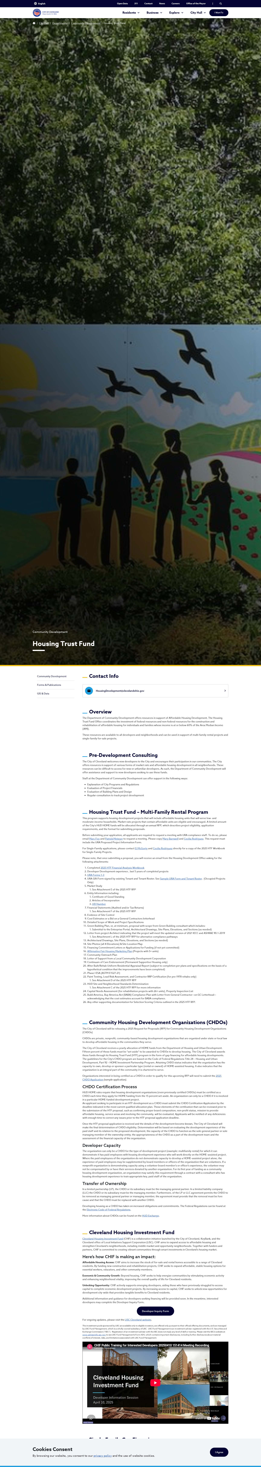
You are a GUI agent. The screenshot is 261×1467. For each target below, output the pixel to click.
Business (152, 13)
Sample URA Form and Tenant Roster (181, 879)
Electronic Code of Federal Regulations (108, 1210)
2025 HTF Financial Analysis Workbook (122, 868)
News (162, 3)
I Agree (219, 1452)
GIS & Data (43, 693)
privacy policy (102, 1456)
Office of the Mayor (196, 3)
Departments (59, 23)
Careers (176, 3)
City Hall (196, 13)
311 (136, 3)
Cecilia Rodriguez (193, 839)
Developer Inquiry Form (155, 1311)
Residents (129, 13)
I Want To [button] (218, 12)
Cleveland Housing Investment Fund (102, 1239)
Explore (174, 13)
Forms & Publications (49, 685)
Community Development (85, 23)
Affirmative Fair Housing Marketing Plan (109, 951)
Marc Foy (94, 839)
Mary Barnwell (171, 839)
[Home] (46, 12)
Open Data (122, 3)
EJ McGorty (141, 848)
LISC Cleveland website (138, 1320)
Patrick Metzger (114, 839)
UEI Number (99, 904)
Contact (148, 3)
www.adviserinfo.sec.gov (94, 1334)
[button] (221, 4)
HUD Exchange (150, 1216)
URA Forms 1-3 (95, 875)
